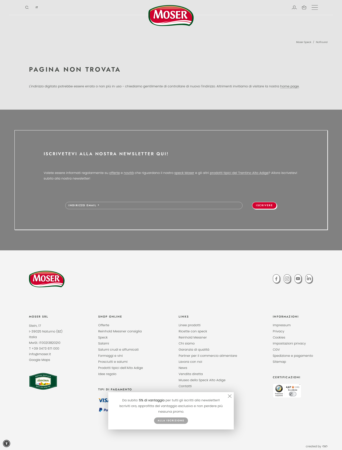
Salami (103, 343)
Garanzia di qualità (194, 349)
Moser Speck (303, 42)
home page (289, 86)
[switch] (292, 394)
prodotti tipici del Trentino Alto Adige (239, 173)
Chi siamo (187, 343)
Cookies (279, 337)
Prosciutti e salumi (113, 361)
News (183, 368)
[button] (6, 443)
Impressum (282, 325)
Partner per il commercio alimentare (208, 355)
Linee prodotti (190, 325)
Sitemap (279, 361)
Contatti (185, 386)
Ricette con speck (193, 331)
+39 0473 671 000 (45, 348)
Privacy (278, 331)
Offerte (103, 325)
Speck (103, 337)
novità (129, 173)
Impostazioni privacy (289, 343)
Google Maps (39, 360)
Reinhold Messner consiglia (120, 331)
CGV (276, 349)
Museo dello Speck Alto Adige (202, 380)
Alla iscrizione (171, 420)
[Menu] (299, 385)
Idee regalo (107, 374)
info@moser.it (40, 354)
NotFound (322, 42)
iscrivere (264, 205)
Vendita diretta (191, 374)
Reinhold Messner (193, 337)
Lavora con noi (190, 361)
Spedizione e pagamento (293, 355)
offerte (114, 173)
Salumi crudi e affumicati (118, 349)
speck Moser (184, 173)
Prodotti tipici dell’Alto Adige (120, 368)
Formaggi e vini (110, 355)
